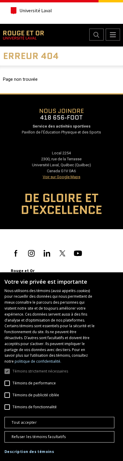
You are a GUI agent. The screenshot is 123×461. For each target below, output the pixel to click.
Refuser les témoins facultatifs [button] (39, 436)
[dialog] (61, 366)
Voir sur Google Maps (61, 177)
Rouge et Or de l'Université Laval (23, 35)
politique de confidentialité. (38, 361)
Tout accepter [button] (24, 422)
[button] (29, 451)
